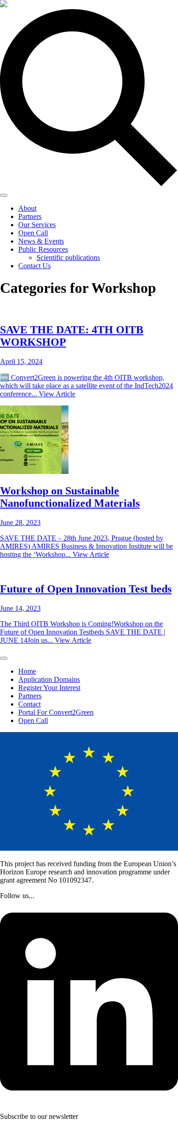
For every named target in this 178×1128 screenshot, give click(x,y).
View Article (57, 394)
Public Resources (43, 249)
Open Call (33, 233)
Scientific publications (68, 257)
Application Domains (49, 679)
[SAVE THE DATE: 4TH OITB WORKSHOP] (89, 311)
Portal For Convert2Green (56, 712)
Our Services (37, 225)
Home (27, 671)
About (27, 208)
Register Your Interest (49, 687)
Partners (30, 216)
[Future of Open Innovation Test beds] (89, 570)
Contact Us (34, 266)
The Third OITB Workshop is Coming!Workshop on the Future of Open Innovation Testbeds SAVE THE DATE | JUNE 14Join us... (82, 632)
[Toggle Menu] (3, 195)
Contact (29, 704)
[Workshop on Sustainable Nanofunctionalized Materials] (89, 440)
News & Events (41, 241)
